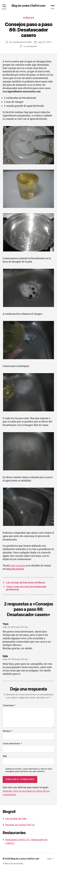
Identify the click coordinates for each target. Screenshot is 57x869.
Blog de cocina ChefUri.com (28, 5)
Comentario (9, 705)
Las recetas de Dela (16, 818)
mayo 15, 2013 (44, 42)
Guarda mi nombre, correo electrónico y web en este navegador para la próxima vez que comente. (28, 770)
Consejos (28, 17)
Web (5, 756)
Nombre (7, 731)
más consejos (18, 565)
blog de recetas (15, 569)
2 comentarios (30, 46)
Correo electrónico (12, 743)
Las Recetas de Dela (22, 42)
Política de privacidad (13, 863)
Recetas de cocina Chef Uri (19, 824)
